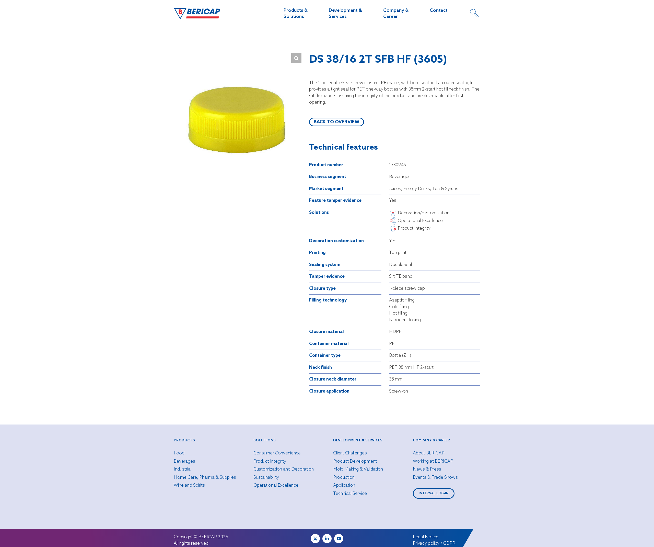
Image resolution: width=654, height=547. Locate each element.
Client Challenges (350, 453)
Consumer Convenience (277, 453)
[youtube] (338, 538)
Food (179, 453)
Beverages (184, 461)
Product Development (355, 461)
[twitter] (315, 538)
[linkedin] (327, 538)
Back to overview (336, 122)
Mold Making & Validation (358, 469)
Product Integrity (269, 461)
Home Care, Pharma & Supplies (205, 477)
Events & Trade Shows (435, 477)
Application (344, 485)
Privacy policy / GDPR (434, 543)
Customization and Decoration (283, 469)
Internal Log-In (434, 493)
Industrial (182, 469)
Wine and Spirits (189, 485)
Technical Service (350, 493)
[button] (296, 58)
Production (344, 477)
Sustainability (266, 477)
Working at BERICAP (433, 461)
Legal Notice (425, 537)
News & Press (427, 469)
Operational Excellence (275, 485)
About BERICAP (429, 453)
